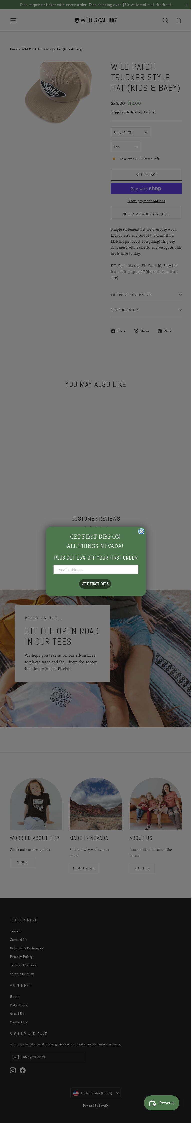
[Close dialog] (141, 531)
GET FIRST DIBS (95, 583)
